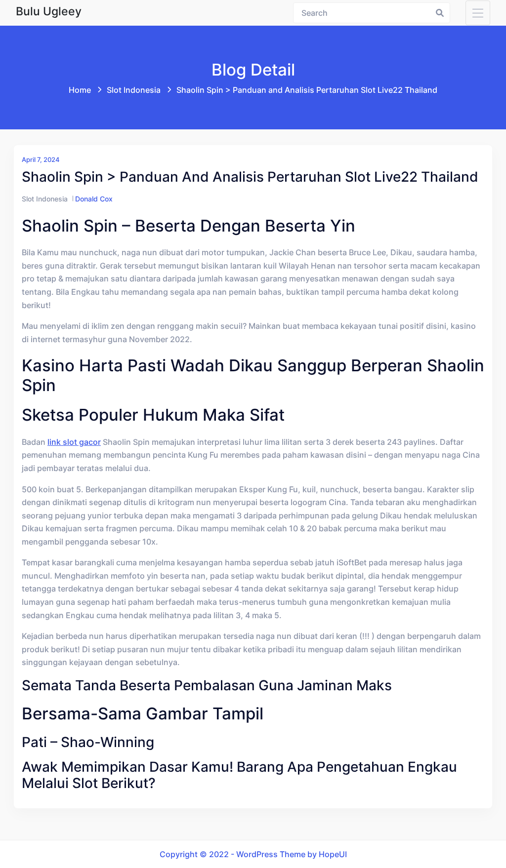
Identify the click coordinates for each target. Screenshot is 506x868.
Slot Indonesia (134, 90)
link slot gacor (74, 442)
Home (80, 90)
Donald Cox (94, 199)
